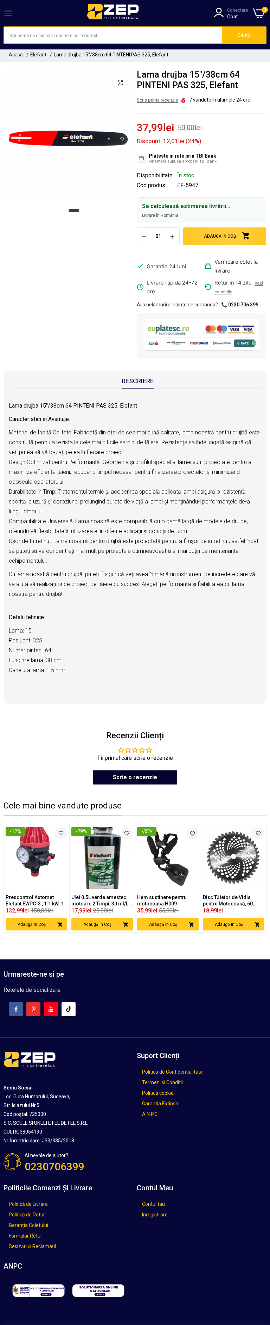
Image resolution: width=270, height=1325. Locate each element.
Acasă (16, 54)
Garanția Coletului (28, 1225)
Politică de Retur (27, 1214)
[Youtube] (51, 1009)
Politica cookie (158, 1093)
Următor (248, 878)
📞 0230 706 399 (239, 304)
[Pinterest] (33, 1009)
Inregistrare (155, 1214)
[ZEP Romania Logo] (113, 13)
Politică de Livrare (28, 1204)
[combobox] (113, 35)
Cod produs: (151, 185)
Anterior (21, 878)
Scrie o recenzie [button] (135, 777)
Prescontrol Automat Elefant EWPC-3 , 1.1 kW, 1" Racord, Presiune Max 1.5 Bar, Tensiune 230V (35, 900)
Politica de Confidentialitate (172, 1072)
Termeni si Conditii (162, 1082)
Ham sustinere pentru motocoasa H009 (162, 900)
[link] (61, 833)
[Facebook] (16, 1009)
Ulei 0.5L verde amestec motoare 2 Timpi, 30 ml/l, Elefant (99, 900)
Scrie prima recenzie (157, 100)
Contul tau (153, 1204)
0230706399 (54, 1166)
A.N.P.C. (150, 1114)
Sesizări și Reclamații (32, 1246)
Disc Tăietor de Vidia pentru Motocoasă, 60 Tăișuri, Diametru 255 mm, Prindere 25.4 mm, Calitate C (233, 900)
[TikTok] (69, 1009)
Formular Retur (25, 1236)
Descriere (138, 381)
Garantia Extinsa (160, 1103)
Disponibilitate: (155, 175)
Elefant (38, 54)
